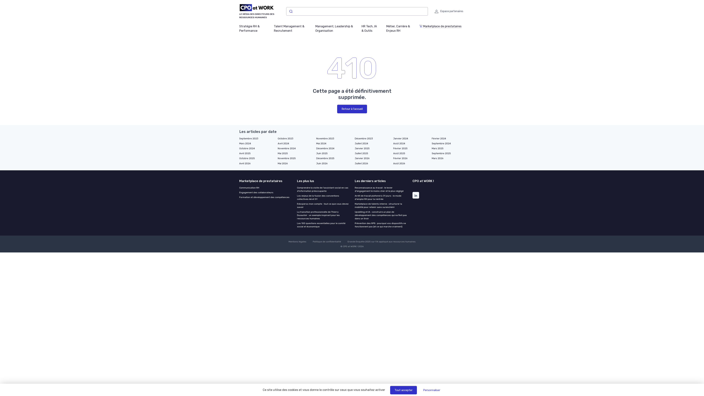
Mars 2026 (437, 158)
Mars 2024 (245, 143)
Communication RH (249, 187)
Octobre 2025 (247, 158)
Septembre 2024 (441, 143)
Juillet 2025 (361, 153)
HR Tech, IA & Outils (369, 28)
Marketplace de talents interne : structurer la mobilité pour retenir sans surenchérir (378, 205)
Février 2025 (400, 148)
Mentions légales (297, 241)
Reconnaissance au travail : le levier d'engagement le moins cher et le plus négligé (379, 189)
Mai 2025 (283, 153)
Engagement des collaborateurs (256, 192)
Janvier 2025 (362, 148)
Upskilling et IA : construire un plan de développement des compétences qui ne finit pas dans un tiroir (381, 215)
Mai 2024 (321, 143)
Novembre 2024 (287, 148)
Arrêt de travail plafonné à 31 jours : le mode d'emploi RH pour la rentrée (378, 197)
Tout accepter (403, 390)
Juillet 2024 (361, 143)
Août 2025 (399, 153)
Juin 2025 (322, 153)
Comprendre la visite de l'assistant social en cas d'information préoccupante (322, 189)
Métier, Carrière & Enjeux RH (398, 28)
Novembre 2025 (287, 158)
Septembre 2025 (441, 153)
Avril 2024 (283, 143)
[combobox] (357, 11)
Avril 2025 (245, 153)
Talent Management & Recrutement (289, 28)
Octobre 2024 (247, 148)
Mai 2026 (283, 163)
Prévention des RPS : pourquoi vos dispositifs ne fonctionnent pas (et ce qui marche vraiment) (380, 225)
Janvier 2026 (362, 158)
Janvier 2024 (400, 138)
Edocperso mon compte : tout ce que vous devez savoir (323, 205)
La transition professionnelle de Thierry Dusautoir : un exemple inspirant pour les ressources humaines (318, 215)
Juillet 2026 (361, 163)
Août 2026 (399, 163)
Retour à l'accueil (352, 109)
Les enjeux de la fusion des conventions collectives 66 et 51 (318, 197)
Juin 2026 (322, 163)
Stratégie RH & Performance (249, 28)
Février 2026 (400, 158)
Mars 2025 (437, 148)
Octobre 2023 (285, 138)
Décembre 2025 (325, 158)
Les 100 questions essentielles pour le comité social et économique (321, 225)
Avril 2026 (245, 163)
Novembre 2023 (325, 138)
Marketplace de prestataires (442, 26)
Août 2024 (399, 143)
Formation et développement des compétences (264, 197)
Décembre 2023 (364, 138)
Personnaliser (431, 390)
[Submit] (290, 11)
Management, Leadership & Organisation (334, 28)
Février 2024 (439, 138)
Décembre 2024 (325, 148)
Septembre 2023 (248, 138)
